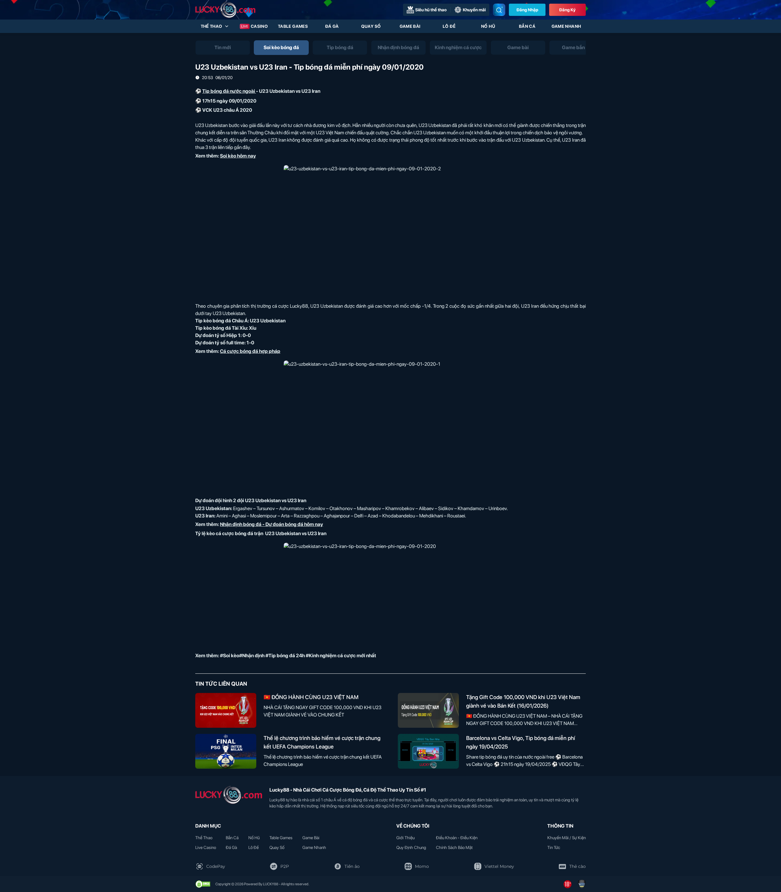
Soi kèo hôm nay (238, 156)
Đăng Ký (567, 9)
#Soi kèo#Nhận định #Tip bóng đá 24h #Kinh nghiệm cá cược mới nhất (298, 655)
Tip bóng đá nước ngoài (228, 91)
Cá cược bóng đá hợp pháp (250, 351)
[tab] (222, 47)
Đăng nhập (527, 9)
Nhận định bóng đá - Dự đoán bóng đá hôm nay (271, 524)
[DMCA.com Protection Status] (203, 884)
